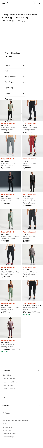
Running (5, 15)
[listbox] (21, 21)
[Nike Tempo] (10, 181)
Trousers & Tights (23, 15)
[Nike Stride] (32, 110)
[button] (15, 65)
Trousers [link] (34, 15)
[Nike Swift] (32, 181)
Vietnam (7, 413)
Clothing (12, 15)
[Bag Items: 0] (38, 3)
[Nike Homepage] (6, 3)
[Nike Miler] (10, 110)
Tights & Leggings (12, 53)
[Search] (34, 3)
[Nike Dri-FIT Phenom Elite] (32, 290)
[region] (21, 89)
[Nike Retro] (32, 146)
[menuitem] (6, 424)
